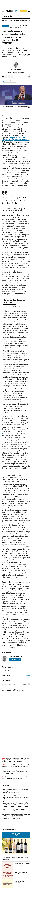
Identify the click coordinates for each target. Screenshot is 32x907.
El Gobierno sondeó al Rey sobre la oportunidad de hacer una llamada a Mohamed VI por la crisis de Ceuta (16, 797)
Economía (7, 16)
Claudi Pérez (16, 70)
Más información (5, 692)
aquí (26, 695)
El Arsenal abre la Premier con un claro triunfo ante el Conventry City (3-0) (15, 777)
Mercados (4, 20)
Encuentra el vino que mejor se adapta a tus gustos (22, 864)
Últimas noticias (7, 755)
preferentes (6, 433)
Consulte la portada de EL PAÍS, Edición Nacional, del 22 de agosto (20, 26)
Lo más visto (5, 785)
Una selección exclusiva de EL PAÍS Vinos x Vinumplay (15, 858)
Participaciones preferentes (9, 684)
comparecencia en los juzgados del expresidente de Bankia (15, 139)
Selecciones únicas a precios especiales (22, 873)
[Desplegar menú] (3, 11)
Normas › (28, 675)
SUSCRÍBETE (23, 11)
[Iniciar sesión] (29, 11)
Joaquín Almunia (21, 684)
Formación (16, 20)
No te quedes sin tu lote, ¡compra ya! (21, 881)
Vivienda (10, 20)
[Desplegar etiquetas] (29, 684)
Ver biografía (12, 659)
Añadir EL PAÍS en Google (10, 81)
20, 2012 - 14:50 (18, 72)
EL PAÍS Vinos (16, 835)
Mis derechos (23, 20)
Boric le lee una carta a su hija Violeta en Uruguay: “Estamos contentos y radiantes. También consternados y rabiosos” (15, 759)
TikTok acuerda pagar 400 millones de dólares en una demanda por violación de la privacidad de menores (15, 771)
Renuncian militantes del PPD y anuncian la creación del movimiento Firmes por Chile (16, 765)
